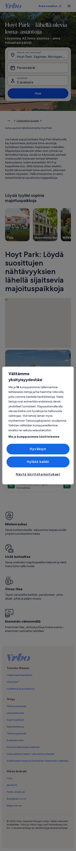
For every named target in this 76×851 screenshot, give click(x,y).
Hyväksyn (38, 449)
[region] (38, 425)
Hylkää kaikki (38, 462)
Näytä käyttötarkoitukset (38, 474)
